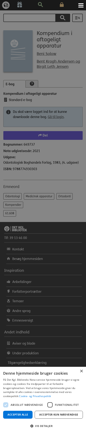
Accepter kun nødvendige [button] (58, 414)
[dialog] (43, 400)
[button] (43, 426)
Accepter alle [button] (18, 414)
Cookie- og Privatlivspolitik (35, 396)
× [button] (81, 371)
